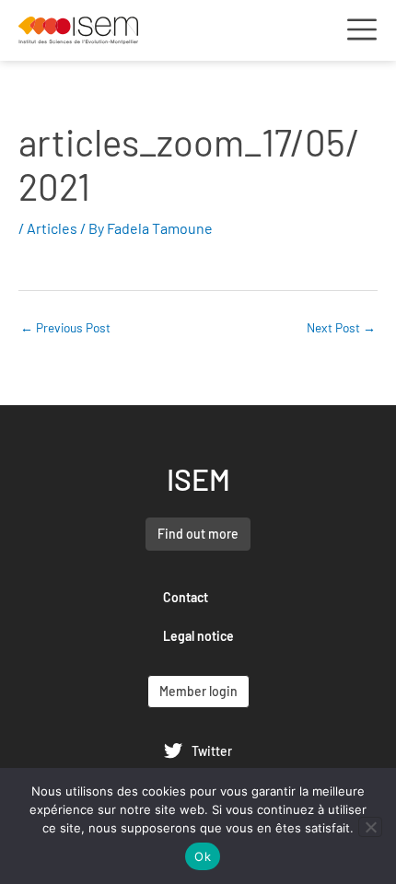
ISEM (198, 478)
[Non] (370, 827)
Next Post (341, 327)
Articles (52, 228)
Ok (202, 856)
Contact (185, 597)
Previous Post (65, 327)
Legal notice (198, 636)
